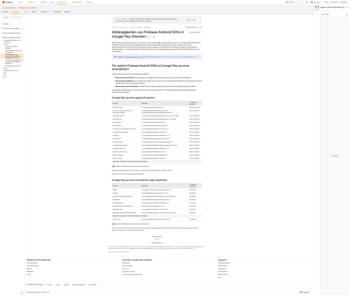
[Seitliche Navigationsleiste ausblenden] (22, 293)
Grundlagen (15, 12)
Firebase (114, 27)
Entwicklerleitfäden (32, 263)
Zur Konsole (334, 2)
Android (49, 285)
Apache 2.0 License (192, 246)
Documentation (9, 8)
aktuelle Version (144, 90)
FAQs (219, 277)
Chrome (57, 285)
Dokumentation (61, 2)
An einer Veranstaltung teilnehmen (132, 274)
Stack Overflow (222, 266)
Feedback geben (194, 32)
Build (20, 2)
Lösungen (43, 2)
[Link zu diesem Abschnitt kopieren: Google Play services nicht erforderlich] (157, 98)
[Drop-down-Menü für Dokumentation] (68, 2)
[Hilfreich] (198, 27)
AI (25, 12)
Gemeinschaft (76, 2)
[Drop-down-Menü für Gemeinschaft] (83, 2)
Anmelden (344, 2)
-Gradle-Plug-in (135, 57)
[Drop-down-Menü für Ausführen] (36, 2)
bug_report (342, 7)
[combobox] (294, 2)
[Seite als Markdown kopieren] (153, 36)
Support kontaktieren (224, 263)
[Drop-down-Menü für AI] (28, 12)
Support (89, 2)
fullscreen (345, 7)
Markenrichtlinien (223, 274)
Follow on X (125, 268)
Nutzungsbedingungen (33, 292)
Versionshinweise (223, 271)
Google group (222, 268)
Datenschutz (45, 292)
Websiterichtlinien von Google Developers (142, 248)
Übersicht (5, 12)
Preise (52, 2)
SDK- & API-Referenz (33, 266)
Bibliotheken (30, 271)
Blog (326, 2)
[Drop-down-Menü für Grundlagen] (21, 12)
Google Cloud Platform (78, 285)
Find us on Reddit (127, 266)
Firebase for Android (27, 8)
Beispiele (67, 12)
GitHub (29, 274)
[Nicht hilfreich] (200, 27)
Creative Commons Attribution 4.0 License (159, 246)
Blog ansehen (126, 263)
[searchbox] (12, 17)
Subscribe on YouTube (128, 271)
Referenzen (57, 12)
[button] (11, 28)
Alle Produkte (93, 285)
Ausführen (31, 2)
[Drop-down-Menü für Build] (24, 2)
